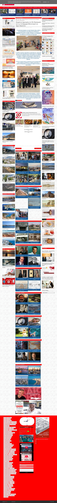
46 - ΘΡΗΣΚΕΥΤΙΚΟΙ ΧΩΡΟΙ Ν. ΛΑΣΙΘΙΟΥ (10, 473)
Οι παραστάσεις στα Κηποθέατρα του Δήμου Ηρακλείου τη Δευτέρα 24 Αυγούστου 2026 (28, 15)
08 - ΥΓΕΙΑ (13, 427)
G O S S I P (52, 219)
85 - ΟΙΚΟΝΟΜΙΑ (6, 495)
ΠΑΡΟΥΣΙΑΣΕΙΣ (30, 7)
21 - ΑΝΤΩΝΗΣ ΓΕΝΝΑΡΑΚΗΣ (8, 446)
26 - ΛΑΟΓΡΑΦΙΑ (12, 450)
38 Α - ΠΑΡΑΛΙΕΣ (6, 461)
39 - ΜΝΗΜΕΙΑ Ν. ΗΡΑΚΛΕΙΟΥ (8, 462)
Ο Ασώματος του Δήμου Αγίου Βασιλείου (7, 191)
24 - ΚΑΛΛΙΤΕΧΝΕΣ (6, 450)
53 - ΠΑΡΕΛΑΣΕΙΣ (6, 483)
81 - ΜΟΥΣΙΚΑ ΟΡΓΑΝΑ (7, 491)
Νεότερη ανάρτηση (18, 148)
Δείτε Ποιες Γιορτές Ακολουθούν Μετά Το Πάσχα (19, 125)
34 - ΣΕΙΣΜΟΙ (15, 454)
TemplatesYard (9, 501)
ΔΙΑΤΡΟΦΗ (44, 219)
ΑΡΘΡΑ (11, 7)
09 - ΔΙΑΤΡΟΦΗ (6, 428)
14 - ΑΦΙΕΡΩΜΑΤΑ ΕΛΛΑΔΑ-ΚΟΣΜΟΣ (9, 432)
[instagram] (53, 501)
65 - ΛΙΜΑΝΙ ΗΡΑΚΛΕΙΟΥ (7, 487)
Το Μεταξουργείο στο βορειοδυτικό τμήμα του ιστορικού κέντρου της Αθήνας (20, 14)
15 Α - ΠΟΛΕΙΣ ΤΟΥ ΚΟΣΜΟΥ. (8, 435)
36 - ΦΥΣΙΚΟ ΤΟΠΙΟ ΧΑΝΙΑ (8, 457)
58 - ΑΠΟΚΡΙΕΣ (10, 484)
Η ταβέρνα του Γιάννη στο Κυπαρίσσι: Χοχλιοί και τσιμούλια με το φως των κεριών (48, 180)
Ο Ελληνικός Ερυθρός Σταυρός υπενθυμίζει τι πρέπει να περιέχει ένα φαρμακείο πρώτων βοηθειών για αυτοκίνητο (8, 285)
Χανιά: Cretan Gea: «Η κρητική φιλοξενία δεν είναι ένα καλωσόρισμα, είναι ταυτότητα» (4, 14)
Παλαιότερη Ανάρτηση (38, 148)
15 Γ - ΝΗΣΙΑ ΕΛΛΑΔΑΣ (7, 438)
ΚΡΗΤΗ (26, 7)
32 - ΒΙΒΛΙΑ (5, 454)
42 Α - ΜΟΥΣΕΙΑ (6, 468)
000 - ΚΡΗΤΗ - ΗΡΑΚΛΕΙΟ (7, 417)
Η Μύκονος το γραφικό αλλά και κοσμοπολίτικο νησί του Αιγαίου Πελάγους (8, 202)
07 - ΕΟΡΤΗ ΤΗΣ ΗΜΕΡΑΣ (7, 427)
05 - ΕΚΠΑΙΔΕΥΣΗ (12, 424)
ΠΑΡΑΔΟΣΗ (40, 7)
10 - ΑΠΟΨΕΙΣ (11, 428)
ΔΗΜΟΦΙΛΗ (48, 219)
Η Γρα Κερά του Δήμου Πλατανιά (6, 173)
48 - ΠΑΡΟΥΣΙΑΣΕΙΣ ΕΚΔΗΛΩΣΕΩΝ (9, 476)
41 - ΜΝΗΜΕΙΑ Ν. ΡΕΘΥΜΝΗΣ (8, 465)
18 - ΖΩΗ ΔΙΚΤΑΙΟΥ (6, 442)
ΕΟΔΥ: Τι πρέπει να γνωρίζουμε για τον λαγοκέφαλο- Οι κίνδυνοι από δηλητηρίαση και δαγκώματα (8, 267)
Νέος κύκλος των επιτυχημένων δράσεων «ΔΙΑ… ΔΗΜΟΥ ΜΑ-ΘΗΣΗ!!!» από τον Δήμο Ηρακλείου (37, 15)
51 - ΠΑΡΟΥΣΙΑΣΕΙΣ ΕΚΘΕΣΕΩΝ (8, 480)
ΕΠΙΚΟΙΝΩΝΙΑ (48, 7)
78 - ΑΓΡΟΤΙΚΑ (12, 488)
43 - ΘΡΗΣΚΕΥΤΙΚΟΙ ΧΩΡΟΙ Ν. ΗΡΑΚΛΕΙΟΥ (10, 469)
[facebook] (50, 501)
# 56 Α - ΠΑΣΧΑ (20, 100)
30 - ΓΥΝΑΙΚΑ (6, 453)
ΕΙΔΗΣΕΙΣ (7, 7)
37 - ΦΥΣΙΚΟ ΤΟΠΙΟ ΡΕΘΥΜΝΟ (8, 458)
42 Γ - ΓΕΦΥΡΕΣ (12, 468)
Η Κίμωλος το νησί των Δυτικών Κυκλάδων (8, 237)
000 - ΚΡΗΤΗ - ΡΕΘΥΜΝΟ (7, 420)
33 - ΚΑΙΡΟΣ (10, 454)
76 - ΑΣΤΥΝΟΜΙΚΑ (6, 488)
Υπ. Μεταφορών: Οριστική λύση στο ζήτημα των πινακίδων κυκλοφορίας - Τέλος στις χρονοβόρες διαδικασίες (8, 111)
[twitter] (52, 501)
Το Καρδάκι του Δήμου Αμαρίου (6, 182)
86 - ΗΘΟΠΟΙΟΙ (12, 495)
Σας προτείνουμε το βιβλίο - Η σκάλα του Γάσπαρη (12, 14)
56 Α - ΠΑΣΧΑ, (30, 27)
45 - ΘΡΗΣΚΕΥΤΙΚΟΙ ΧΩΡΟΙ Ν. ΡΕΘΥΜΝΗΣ (10, 472)
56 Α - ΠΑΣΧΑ (19, 19)
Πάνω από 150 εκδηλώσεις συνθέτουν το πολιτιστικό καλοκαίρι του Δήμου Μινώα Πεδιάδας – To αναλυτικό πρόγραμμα (7, 57)
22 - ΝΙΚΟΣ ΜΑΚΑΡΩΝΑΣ (7, 447)
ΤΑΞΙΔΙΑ (44, 7)
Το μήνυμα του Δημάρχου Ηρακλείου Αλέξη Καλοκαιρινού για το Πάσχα (36, 126)
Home (16, 19)
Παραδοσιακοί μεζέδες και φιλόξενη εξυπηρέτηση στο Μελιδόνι (46, 161)
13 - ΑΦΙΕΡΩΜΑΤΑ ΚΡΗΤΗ (7, 431)
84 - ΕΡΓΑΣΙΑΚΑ (13, 494)
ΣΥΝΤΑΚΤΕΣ (15, 7)
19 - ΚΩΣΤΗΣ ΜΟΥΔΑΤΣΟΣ (7, 443)
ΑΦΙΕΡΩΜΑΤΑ (36, 7)
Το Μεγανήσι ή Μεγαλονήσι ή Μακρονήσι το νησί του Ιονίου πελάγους (8, 219)
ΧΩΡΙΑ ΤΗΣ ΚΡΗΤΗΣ (21, 7)
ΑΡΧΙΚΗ (4, 7)
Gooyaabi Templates (18, 501)
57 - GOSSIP (5, 484)
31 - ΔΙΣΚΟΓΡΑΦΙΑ (11, 453)
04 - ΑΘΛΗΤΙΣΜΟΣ (6, 424)
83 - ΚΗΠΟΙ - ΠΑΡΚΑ (7, 494)
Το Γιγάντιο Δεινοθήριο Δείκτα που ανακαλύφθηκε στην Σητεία (46, 207)
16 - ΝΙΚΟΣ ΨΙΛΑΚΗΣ (7, 439)
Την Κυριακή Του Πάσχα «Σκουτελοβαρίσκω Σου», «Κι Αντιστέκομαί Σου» (28, 126)
